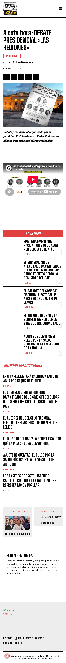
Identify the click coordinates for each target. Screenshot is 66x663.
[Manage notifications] (7, 656)
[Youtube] (41, 630)
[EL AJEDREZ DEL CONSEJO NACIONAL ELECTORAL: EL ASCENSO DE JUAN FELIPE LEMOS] (12, 297)
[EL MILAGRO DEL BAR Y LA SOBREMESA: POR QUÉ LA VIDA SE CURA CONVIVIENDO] (12, 322)
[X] (14, 77)
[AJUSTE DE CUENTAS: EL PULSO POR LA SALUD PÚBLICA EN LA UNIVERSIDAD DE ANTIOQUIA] (12, 343)
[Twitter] (15, 630)
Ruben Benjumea (23, 62)
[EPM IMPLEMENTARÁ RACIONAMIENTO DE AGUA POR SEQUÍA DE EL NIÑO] (12, 247)
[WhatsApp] (28, 77)
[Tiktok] (24, 630)
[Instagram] (32, 630)
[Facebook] (6, 77)
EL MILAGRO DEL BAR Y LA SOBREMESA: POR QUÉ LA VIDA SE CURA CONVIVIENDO (42, 319)
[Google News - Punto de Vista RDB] (33, 209)
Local (28, 254)
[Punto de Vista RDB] (10, 9)
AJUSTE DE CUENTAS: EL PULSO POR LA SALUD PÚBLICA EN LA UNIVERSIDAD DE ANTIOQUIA (42, 342)
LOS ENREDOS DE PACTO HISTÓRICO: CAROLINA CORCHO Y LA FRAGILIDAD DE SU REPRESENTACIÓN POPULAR (30, 480)
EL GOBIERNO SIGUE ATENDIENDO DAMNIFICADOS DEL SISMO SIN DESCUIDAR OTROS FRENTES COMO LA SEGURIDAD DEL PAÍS (42, 270)
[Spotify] (50, 630)
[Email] (36, 77)
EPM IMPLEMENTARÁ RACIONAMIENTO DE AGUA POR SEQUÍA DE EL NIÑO (41, 245)
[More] (43, 77)
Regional (12, 56)
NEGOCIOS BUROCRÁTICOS (17, 534)
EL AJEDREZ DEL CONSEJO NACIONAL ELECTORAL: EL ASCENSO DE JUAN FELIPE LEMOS (41, 297)
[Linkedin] (21, 77)
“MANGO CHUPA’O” (48, 522)
